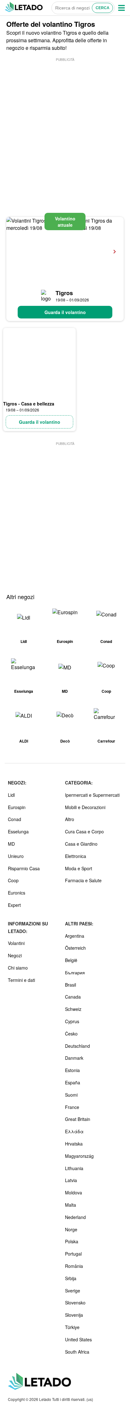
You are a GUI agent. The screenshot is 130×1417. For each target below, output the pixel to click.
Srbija (70, 1278)
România (74, 1266)
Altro (69, 819)
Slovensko (75, 1302)
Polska (71, 1241)
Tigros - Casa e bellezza (28, 403)
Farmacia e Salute (83, 880)
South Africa (77, 1352)
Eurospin (17, 807)
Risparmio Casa (24, 868)
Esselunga (18, 831)
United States (78, 1339)
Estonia (72, 1070)
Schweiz (73, 1009)
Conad (14, 819)
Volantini (16, 943)
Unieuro (16, 856)
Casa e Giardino (81, 844)
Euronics (16, 892)
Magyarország (79, 1156)
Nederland (75, 1217)
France (72, 1107)
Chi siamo (18, 968)
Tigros (64, 293)
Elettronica (75, 856)
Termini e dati (21, 980)
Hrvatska (74, 1143)
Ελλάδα (74, 1131)
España (72, 1082)
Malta (70, 1205)
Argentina (74, 936)
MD (11, 844)
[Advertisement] (65, 128)
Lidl (11, 795)
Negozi (15, 955)
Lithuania (74, 1168)
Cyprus (72, 1021)
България (75, 972)
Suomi (71, 1095)
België (71, 960)
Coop (13, 880)
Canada (73, 997)
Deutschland (77, 1046)
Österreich (75, 948)
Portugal (73, 1254)
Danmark (74, 1058)
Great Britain (77, 1119)
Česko (71, 1033)
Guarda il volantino (65, 312)
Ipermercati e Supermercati (92, 795)
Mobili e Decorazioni (85, 807)
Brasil (70, 985)
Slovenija (74, 1315)
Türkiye (72, 1327)
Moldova (73, 1192)
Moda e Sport (78, 868)
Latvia (71, 1180)
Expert (14, 905)
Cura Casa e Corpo (84, 831)
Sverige (72, 1290)
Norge (71, 1229)
